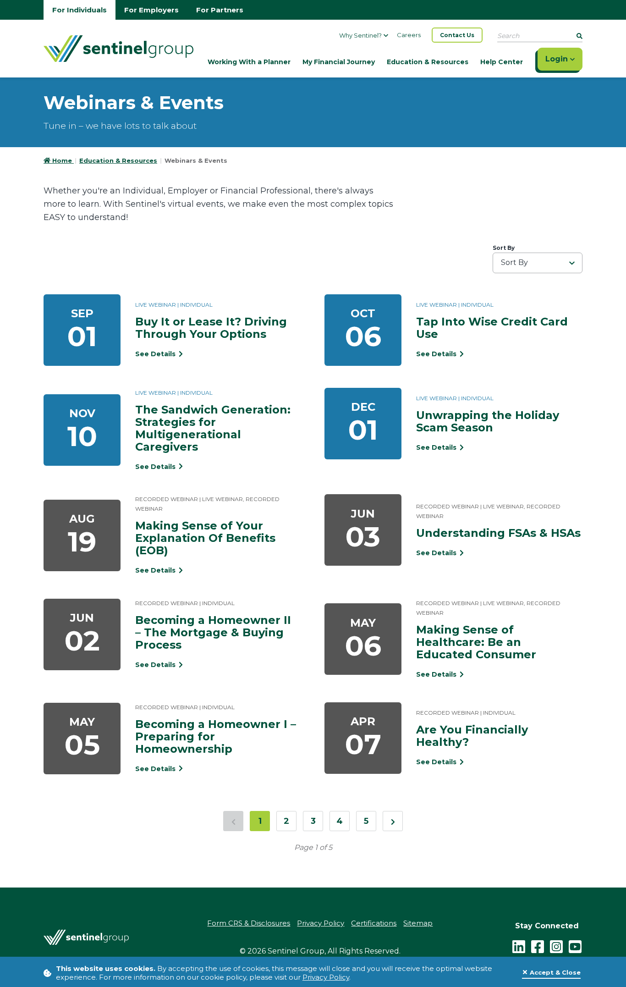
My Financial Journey (338, 62)
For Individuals (79, 10)
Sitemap (418, 923)
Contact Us (457, 35)
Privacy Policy (325, 977)
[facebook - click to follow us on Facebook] (537, 946)
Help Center (501, 62)
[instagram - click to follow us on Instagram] (556, 946)
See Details (156, 354)
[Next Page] (393, 821)
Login (557, 59)
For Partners (219, 10)
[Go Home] (118, 47)
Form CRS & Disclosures (248, 923)
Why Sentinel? (360, 35)
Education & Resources (427, 62)
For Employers (151, 10)
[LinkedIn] (518, 946)
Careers (409, 35)
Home (63, 160)
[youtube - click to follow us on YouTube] (575, 946)
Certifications (373, 923)
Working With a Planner (249, 62)
